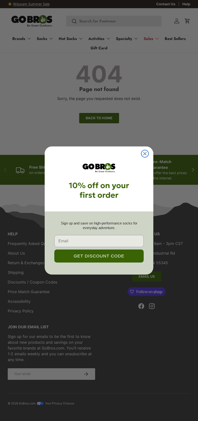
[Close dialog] (144, 153)
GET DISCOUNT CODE (99, 256)
